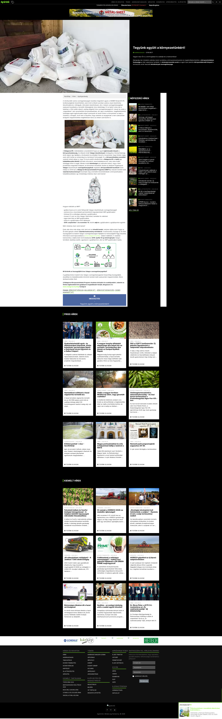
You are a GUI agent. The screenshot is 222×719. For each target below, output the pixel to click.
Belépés (90, 687)
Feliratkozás (144, 681)
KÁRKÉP (90, 663)
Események (115, 676)
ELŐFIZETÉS (182, 2)
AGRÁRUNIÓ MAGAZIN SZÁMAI (96, 654)
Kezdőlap (67, 96)
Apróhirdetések (93, 674)
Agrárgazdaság (139, 52)
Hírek (74, 96)
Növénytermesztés (69, 663)
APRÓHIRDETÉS (171, 2)
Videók (114, 674)
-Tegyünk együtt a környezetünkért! (94, 301)
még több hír (134, 210)
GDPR (114, 682)
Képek (114, 671)
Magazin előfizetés (94, 693)
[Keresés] (213, 2)
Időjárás (91, 668)
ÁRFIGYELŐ (91, 660)
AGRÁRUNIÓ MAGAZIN (139, 2)
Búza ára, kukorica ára (70, 690)
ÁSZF (113, 679)
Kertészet (66, 668)
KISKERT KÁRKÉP (92, 665)
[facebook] (107, 709)
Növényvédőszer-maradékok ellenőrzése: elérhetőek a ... (205, 709)
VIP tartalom (92, 690)
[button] (12, 2)
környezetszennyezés (105, 290)
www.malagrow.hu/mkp (93, 236)
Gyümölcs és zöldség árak (72, 692)
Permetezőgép (117, 660)
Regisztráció (92, 684)
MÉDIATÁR (151, 2)
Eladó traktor (117, 654)
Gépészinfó (91, 671)
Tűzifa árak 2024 (68, 682)
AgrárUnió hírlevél (141, 676)
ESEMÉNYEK (160, 2)
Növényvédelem (68, 665)
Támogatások (67, 660)
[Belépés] (216, 2)
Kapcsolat (115, 693)
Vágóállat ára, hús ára (70, 695)
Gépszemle (91, 657)
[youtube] (114, 709)
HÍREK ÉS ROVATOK (117, 2)
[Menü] (220, 2)
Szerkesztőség (117, 690)
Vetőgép (115, 657)
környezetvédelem (76, 290)
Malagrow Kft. (90, 290)
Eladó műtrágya (117, 663)
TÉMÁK (128, 2)
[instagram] (110, 709)
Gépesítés (66, 674)
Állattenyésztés (68, 671)
